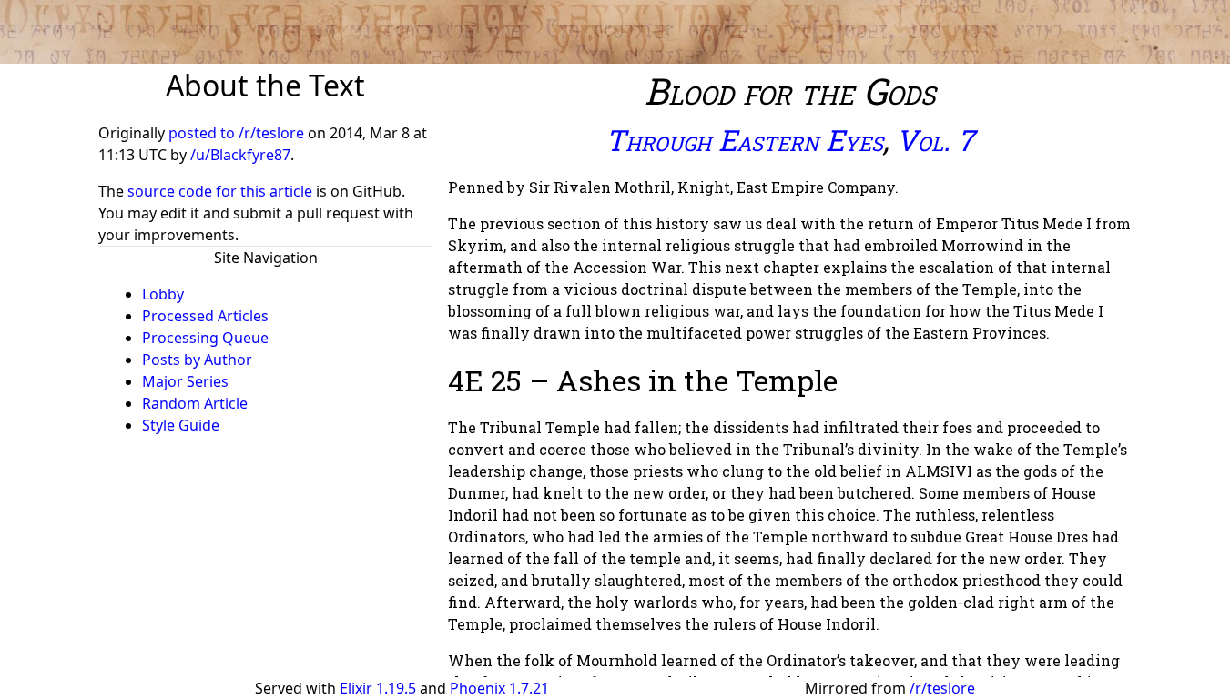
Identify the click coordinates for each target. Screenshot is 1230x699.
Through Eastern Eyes (744, 139)
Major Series (185, 381)
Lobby (163, 294)
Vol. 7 (935, 139)
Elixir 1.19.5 (378, 688)
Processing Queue (205, 338)
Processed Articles (205, 316)
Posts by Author (197, 360)
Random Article (195, 403)
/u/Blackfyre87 (240, 155)
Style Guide (180, 425)
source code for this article (219, 191)
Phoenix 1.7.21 (499, 688)
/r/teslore (942, 688)
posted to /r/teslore (238, 133)
